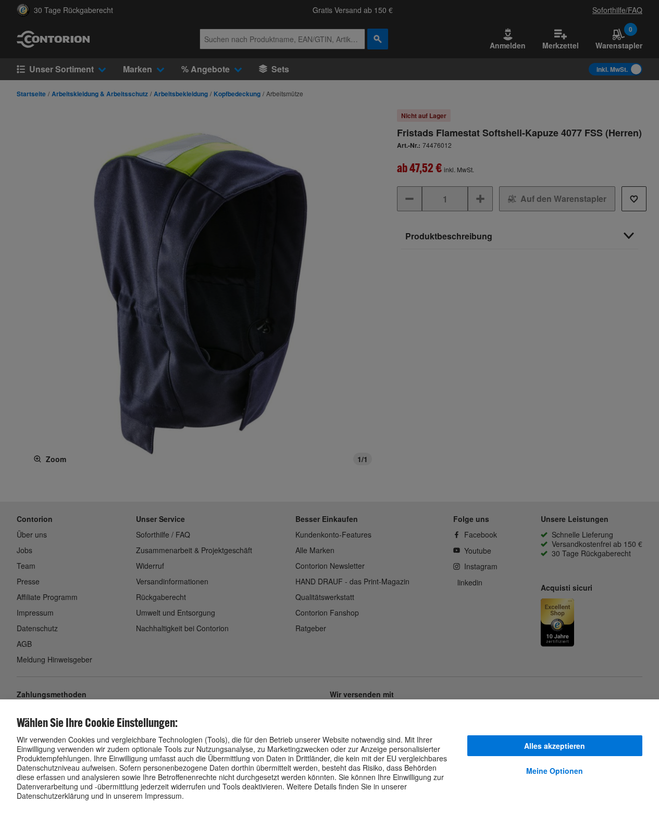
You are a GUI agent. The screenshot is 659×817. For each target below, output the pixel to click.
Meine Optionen (554, 770)
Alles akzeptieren (554, 746)
